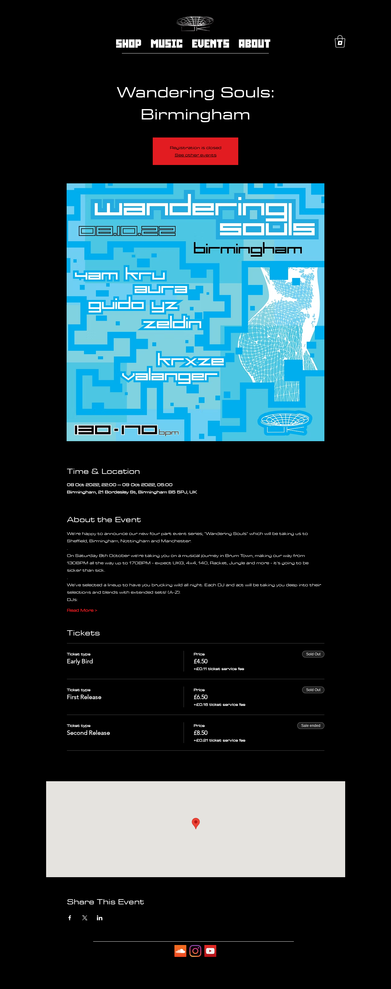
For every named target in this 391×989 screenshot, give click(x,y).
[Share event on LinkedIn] (100, 917)
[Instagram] (195, 951)
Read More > (82, 610)
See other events (196, 155)
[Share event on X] (85, 917)
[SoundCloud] (180, 951)
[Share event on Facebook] (70, 917)
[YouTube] (210, 951)
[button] (340, 41)
